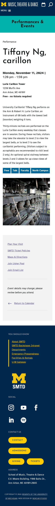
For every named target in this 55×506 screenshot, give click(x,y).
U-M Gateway (19, 362)
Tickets (35, 461)
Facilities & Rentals (22, 357)
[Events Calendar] (43, 5)
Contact (17, 440)
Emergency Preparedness (25, 353)
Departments (19, 349)
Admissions (19, 451)
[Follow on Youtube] (26, 407)
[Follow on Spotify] (26, 420)
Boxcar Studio (40, 498)
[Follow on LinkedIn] (14, 420)
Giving (16, 461)
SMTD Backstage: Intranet (26, 345)
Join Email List (15, 270)
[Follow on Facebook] (38, 407)
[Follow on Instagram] (14, 407)
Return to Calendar (24, 303)
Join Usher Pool (16, 263)
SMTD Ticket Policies (19, 250)
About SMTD (18, 341)
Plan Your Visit (15, 244)
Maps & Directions (17, 257)
